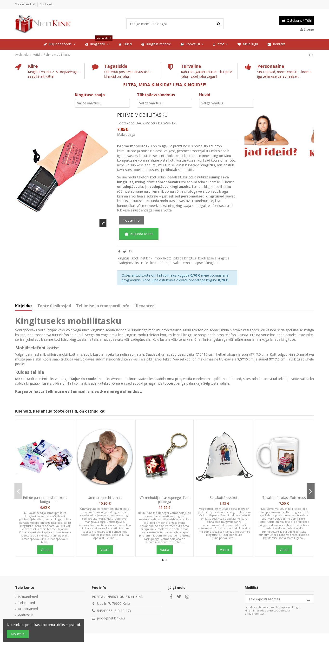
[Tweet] (124, 251)
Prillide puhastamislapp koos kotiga (45, 499)
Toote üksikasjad (54, 306)
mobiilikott (163, 258)
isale (144, 262)
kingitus (124, 258)
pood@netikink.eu (111, 618)
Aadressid (25, 614)
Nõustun (18, 634)
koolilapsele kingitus (213, 258)
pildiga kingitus (184, 258)
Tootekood (126, 123)
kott (135, 258)
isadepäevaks (128, 262)
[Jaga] (119, 251)
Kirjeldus (23, 306)
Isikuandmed (28, 596)
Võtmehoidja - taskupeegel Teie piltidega (164, 499)
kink (153, 262)
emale (187, 262)
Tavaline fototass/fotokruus (284, 497)
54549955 (104, 610)
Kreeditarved (28, 608)
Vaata (45, 549)
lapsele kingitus (206, 262)
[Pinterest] (130, 251)
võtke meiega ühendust (118, 391)
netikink (146, 258)
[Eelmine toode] (310, 54)
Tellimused (26, 602)
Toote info (131, 220)
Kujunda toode (141, 233)
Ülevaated (144, 306)
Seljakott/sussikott (224, 497)
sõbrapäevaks (169, 262)
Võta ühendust (25, 4)
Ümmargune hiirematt (105, 497)
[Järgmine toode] (313, 54)
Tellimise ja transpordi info (102, 306)
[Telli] (308, 599)
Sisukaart (46, 4)
